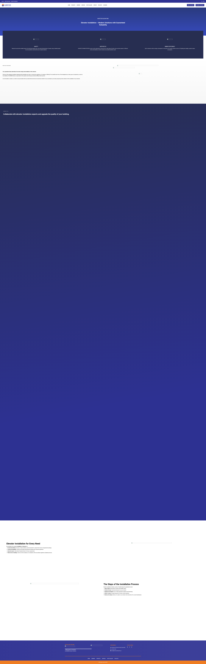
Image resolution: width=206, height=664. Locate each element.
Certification (7, 1)
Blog (3, 1)
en (203, 1)
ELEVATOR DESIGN (14, 1)
